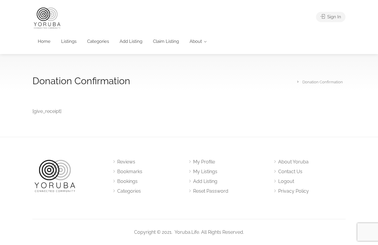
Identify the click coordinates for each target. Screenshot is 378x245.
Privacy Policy (293, 191)
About (196, 41)
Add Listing (131, 41)
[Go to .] (293, 81)
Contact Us (290, 171)
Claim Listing (166, 41)
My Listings (205, 171)
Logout (286, 181)
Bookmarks (129, 171)
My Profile (204, 162)
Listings (68, 41)
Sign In (333, 17)
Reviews (126, 162)
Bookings (127, 181)
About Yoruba (293, 162)
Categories (98, 41)
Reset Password (210, 191)
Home (44, 41)
